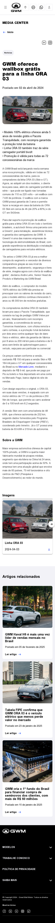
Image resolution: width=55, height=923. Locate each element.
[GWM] (16, 7)
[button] (51, 524)
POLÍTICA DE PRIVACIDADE (19, 869)
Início (10, 32)
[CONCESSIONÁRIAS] (25, 7)
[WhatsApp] (41, 7)
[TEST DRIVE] (33, 7)
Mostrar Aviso (9, 905)
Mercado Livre (26, 367)
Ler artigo (11, 654)
